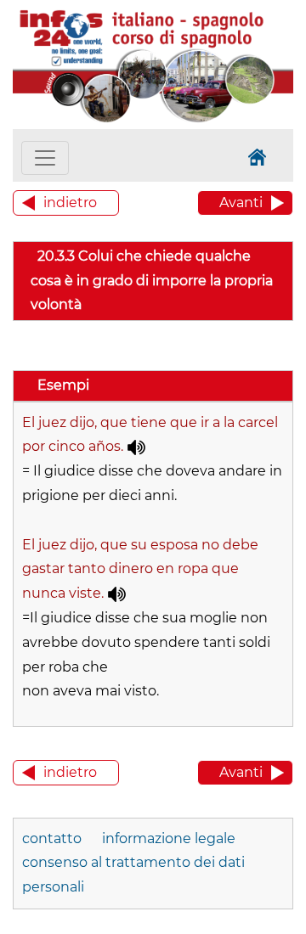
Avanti (241, 202)
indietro (70, 202)
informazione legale (168, 838)
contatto (52, 838)
